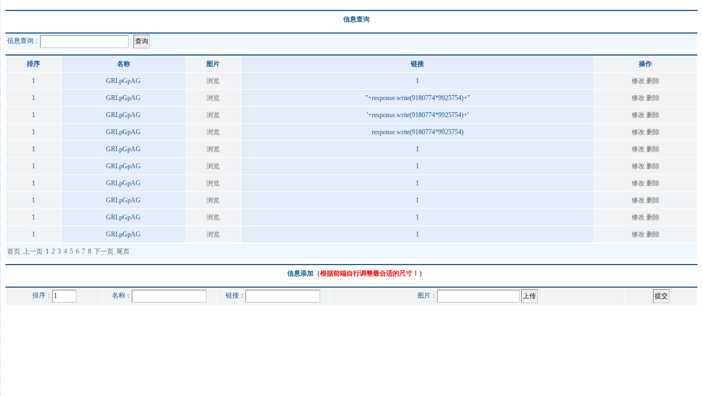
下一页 (104, 251)
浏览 (213, 81)
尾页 (123, 251)
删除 (653, 81)
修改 (638, 81)
